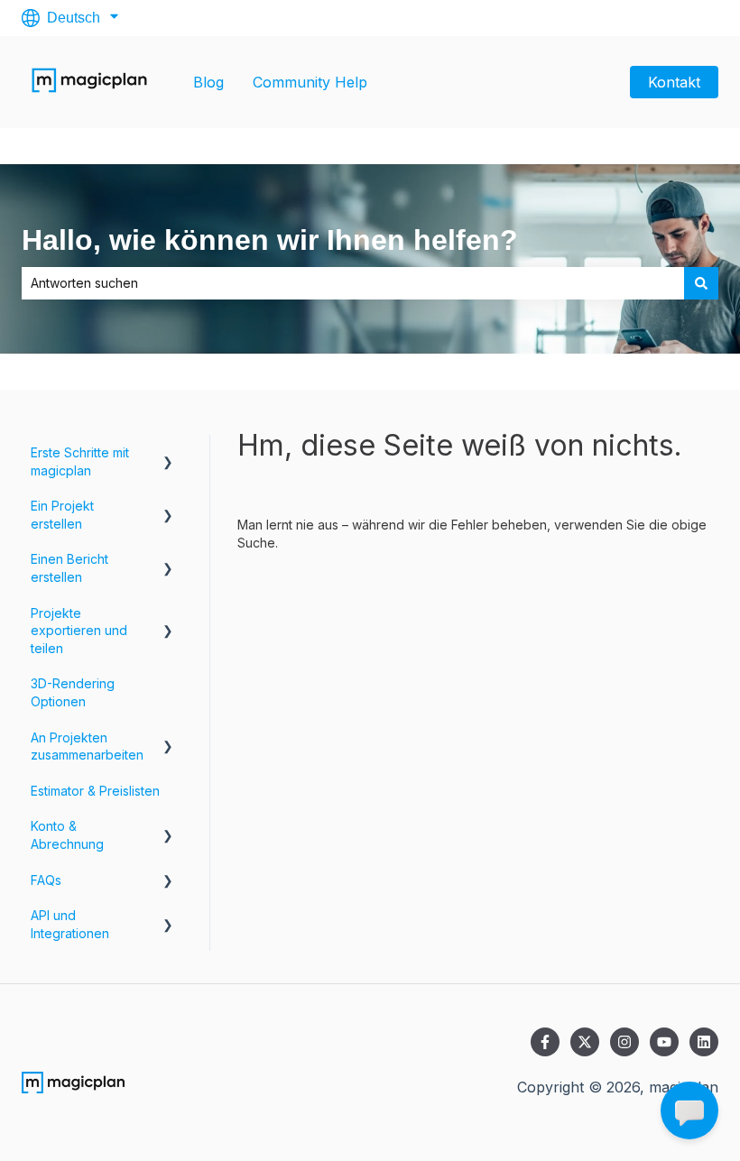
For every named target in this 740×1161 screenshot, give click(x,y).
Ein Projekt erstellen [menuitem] (62, 514)
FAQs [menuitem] (46, 880)
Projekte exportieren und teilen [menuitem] (79, 630)
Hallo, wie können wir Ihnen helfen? (270, 240)
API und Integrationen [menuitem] (70, 924)
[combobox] (353, 283)
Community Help (310, 82)
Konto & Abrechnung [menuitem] (67, 835)
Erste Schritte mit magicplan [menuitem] (80, 461)
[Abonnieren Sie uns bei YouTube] (664, 1041)
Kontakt (674, 82)
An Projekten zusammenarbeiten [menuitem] (87, 746)
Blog (208, 82)
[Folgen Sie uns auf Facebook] (545, 1041)
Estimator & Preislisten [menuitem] (95, 790)
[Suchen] (701, 283)
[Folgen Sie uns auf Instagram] (624, 1041)
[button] (167, 455)
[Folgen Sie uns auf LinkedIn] (703, 1041)
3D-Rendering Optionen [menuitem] (73, 692)
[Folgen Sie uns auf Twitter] (584, 1041)
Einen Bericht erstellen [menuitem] (69, 568)
